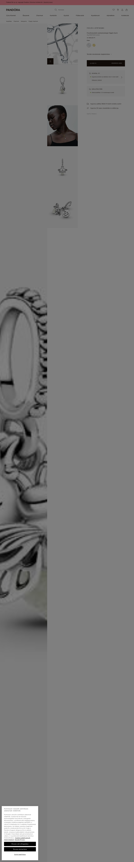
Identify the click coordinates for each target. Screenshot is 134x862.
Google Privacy (19, 840)
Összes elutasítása (20, 849)
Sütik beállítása (20, 854)
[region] (20, 833)
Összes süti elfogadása (19, 844)
